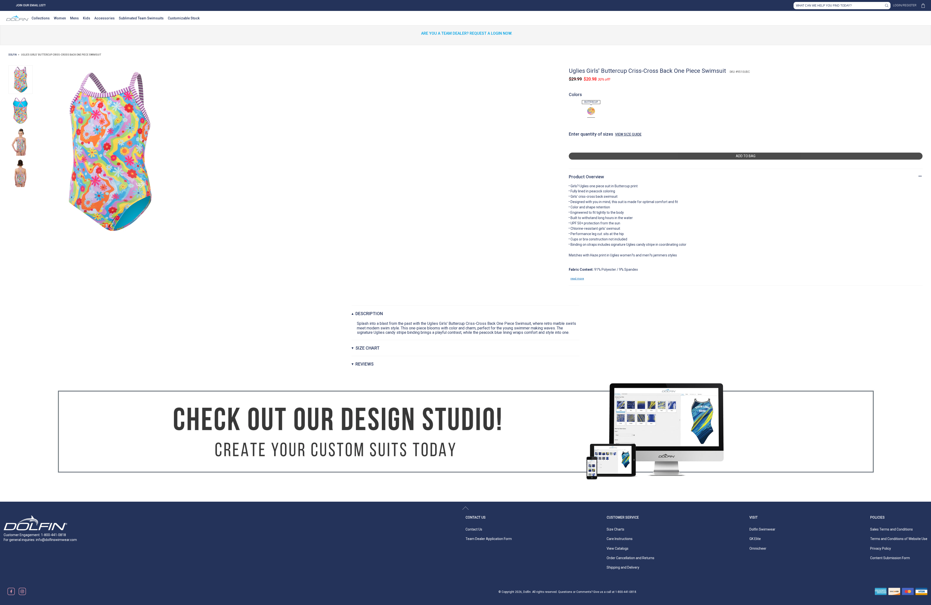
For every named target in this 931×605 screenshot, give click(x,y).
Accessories (104, 18)
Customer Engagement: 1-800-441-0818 (35, 535)
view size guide (628, 134)
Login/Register (904, 5)
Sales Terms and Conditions (891, 529)
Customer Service (623, 517)
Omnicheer (757, 548)
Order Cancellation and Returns (630, 558)
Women (60, 18)
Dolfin (12, 54)
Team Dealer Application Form (489, 539)
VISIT (753, 517)
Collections (41, 18)
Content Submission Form (890, 558)
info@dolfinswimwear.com (56, 540)
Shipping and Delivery (623, 567)
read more (577, 278)
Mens (74, 18)
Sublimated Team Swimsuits (141, 18)
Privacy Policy (880, 548)
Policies (877, 517)
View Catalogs (617, 548)
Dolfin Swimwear (762, 529)
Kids (86, 18)
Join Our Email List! (31, 5)
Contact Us (476, 517)
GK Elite (755, 539)
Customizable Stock (184, 18)
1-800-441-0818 (625, 592)
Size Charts (615, 529)
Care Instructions (620, 539)
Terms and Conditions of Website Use (898, 539)
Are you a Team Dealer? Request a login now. (466, 33)
